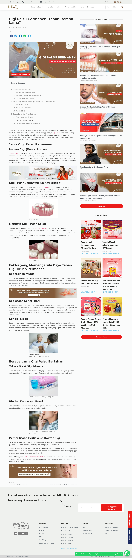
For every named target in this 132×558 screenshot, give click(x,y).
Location (50, 7)
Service (58, 7)
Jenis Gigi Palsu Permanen (22, 89)
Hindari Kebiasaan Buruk (24, 120)
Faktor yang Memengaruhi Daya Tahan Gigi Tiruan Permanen (34, 102)
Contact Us (90, 7)
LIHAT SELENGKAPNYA (89, 253)
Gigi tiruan (56, 133)
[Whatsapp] (26, 533)
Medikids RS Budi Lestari (69, 528)
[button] (11, 36)
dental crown (40, 228)
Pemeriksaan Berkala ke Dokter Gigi (28, 123)
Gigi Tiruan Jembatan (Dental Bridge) (28, 95)
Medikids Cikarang (67, 537)
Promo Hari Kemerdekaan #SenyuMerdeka (88, 245)
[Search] (122, 7)
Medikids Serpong (67, 540)
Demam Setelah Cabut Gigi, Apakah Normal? (97, 107)
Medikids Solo (66, 531)
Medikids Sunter (66, 544)
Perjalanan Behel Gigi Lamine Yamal (94, 167)
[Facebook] (15, 533)
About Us (40, 7)
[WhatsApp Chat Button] (127, 553)
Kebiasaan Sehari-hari (23, 108)
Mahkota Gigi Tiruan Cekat (25, 98)
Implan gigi (13, 153)
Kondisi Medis (21, 111)
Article (74, 7)
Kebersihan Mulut (22, 105)
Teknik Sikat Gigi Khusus (24, 117)
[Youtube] (23, 533)
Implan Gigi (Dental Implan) (25, 92)
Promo (67, 7)
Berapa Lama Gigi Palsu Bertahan (24, 114)
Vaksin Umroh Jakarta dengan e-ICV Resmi (111, 245)
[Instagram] (19, 533)
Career (82, 7)
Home (33, 7)
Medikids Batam (66, 534)
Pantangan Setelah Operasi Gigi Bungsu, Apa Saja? (100, 47)
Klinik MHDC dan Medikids (33, 457)
